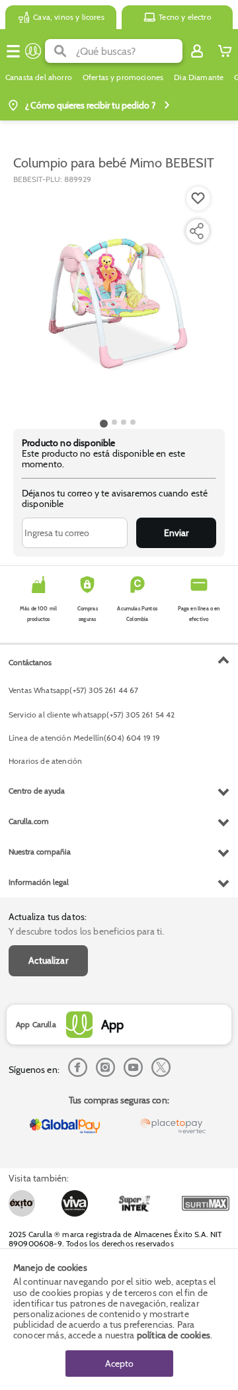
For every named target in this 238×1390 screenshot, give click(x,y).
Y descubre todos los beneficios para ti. (86, 931)
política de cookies (173, 1335)
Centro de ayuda (37, 791)
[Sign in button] (197, 51)
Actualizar (48, 960)
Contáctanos (30, 662)
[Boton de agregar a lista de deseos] (198, 198)
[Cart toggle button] (225, 51)
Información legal (39, 882)
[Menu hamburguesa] (13, 51)
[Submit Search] (60, 51)
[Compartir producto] (196, 231)
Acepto (119, 1363)
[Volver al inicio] (33, 51)
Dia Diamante (198, 77)
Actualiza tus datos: (48, 916)
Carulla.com (29, 821)
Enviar (176, 533)
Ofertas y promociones (123, 77)
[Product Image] (118, 300)
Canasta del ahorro (38, 77)
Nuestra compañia (40, 852)
